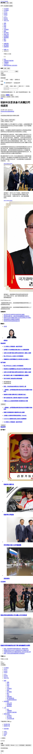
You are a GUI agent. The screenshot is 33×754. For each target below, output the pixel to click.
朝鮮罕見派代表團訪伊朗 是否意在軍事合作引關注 (17, 317)
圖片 (5, 39)
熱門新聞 (6, 45)
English (5, 671)
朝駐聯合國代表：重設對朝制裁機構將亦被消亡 (16, 316)
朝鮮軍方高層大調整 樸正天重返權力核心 (15, 394)
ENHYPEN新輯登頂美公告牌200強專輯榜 (15, 418)
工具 (5, 707)
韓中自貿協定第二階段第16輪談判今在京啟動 (16, 397)
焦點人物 (6, 34)
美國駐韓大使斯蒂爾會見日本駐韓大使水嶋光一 (16, 359)
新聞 (5, 680)
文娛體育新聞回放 (12, 699)
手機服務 (6, 62)
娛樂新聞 (6, 46)
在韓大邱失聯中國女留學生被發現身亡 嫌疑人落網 (17, 353)
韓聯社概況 (7, 714)
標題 (11, 79)
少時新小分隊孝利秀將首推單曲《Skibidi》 (15, 415)
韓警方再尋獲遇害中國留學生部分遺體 (14, 412)
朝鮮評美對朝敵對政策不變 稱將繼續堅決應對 (15, 645)
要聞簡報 (6, 37)
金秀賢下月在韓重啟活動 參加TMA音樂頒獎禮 (16, 349)
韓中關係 (6, 32)
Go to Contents (4, 1)
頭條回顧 (6, 43)
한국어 (5, 669)
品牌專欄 (6, 701)
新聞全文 (17, 79)
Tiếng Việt (6, 678)
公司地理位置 (10, 718)
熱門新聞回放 (10, 698)
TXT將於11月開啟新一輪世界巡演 (13, 346)
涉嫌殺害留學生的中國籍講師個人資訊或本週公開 (17, 651)
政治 (5, 24)
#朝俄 (5, 326)
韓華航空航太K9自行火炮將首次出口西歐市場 (16, 650)
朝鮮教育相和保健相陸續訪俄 (12, 320)
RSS (5, 59)
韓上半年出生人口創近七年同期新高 (13, 356)
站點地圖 (6, 728)
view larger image (8, 163)
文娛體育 (6, 29)
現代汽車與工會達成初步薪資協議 (13, 378)
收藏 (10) (6, 49)
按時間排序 (9, 82)
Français (6, 676)
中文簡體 (3, 664)
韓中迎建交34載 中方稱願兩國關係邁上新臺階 (16, 375)
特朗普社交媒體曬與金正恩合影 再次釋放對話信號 (17, 369)
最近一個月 (13, 86)
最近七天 (21, 86)
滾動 (5, 23)
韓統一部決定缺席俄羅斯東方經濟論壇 (14, 653)
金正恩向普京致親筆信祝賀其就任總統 (14, 314)
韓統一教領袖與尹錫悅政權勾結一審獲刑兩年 (16, 648)
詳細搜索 (3, 75)
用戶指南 (9, 717)
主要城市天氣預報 (9, 60)
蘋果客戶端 (7, 725)
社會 (5, 28)
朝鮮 (5, 31)
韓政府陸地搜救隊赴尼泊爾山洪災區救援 (14, 615)
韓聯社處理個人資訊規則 (10, 65)
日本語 (5, 672)
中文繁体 (6, 667)
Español (6, 675)
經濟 (5, 26)
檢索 (2, 73)
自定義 (27, 86)
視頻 (5, 40)
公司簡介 (6, 63)
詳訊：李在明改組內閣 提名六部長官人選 (15, 386)
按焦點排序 (17, 82)
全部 (7, 79)
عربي (5, 674)
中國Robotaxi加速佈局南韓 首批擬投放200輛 (16, 401)
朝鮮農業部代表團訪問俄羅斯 (12, 319)
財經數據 (6, 36)
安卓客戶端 (7, 724)
